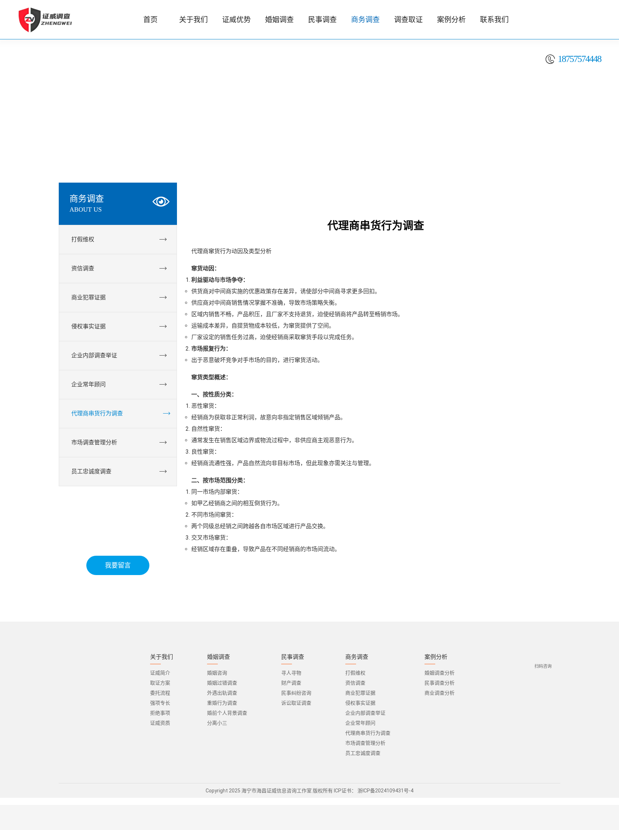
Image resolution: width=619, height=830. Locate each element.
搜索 (597, 50)
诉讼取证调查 (296, 703)
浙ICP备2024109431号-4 (385, 790)
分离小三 (217, 723)
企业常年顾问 (360, 723)
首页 (150, 19)
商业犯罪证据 (360, 693)
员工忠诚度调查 (362, 753)
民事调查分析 (439, 683)
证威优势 (236, 19)
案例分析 (451, 19)
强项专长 (160, 703)
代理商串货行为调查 (367, 733)
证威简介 (160, 673)
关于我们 (193, 19)
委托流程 (160, 693)
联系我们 (494, 19)
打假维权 (355, 673)
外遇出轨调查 (222, 693)
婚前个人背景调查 (227, 713)
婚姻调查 (279, 19)
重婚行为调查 (222, 703)
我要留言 (118, 565)
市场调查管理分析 (365, 743)
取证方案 (160, 683)
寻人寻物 (291, 673)
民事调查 (322, 19)
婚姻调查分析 (439, 673)
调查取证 (408, 19)
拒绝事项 (160, 713)
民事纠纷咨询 (296, 693)
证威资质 (160, 723)
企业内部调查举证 (365, 713)
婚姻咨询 (217, 673)
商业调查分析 (439, 693)
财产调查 (291, 683)
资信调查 (355, 683)
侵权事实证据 (360, 703)
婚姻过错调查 (222, 683)
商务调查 (365, 19)
